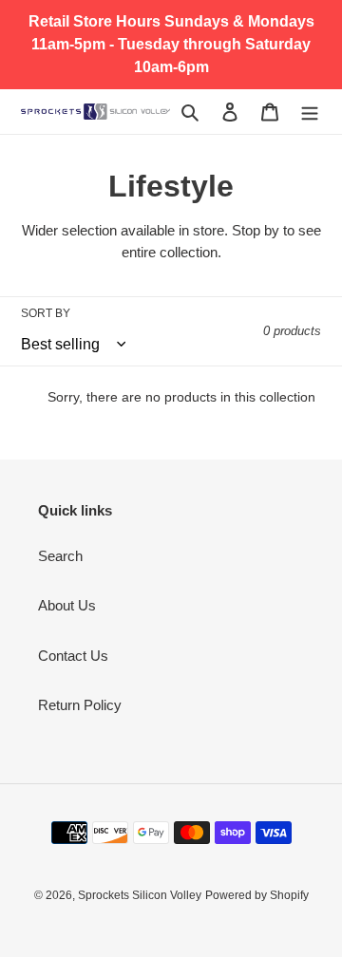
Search (60, 556)
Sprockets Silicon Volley (139, 895)
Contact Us (73, 655)
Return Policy (80, 705)
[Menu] (310, 111)
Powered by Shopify (257, 895)
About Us (67, 605)
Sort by (45, 313)
